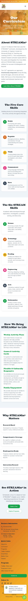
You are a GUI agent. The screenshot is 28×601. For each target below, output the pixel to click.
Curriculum (4, 546)
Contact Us (14, 575)
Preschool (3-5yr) (6, 568)
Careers (3, 558)
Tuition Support (5, 551)
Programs (4, 549)
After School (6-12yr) (7, 571)
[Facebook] (2, 583)
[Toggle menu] (25, 6)
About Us (4, 544)
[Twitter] (11, 583)
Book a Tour (14, 506)
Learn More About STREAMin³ (12, 86)
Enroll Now (4, 554)
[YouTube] (8, 583)
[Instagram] (5, 583)
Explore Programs (14, 511)
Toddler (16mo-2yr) (6, 566)
